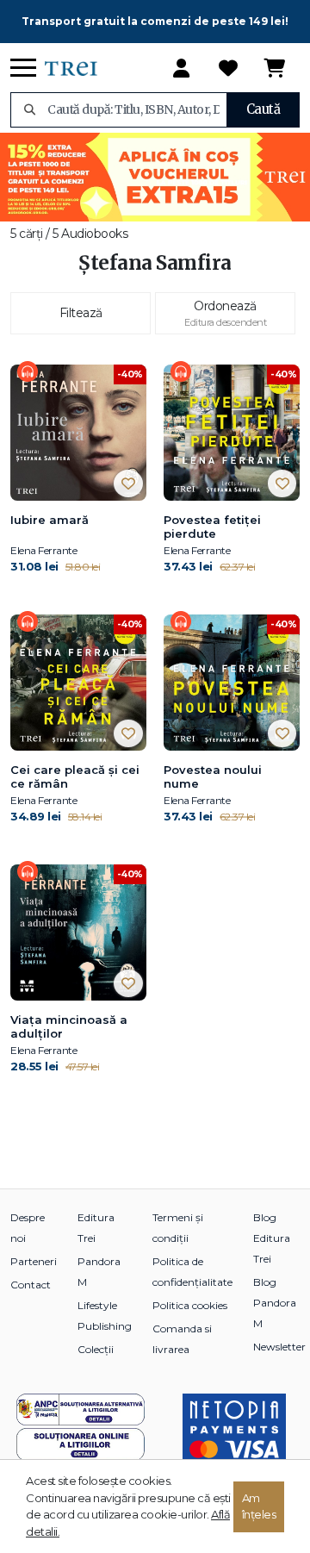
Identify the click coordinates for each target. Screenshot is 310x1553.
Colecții (96, 1349)
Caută (263, 109)
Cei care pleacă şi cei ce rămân (75, 776)
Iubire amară (49, 520)
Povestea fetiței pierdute (212, 526)
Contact (30, 1284)
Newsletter (279, 1346)
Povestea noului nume (213, 776)
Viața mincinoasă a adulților (68, 1026)
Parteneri (33, 1261)
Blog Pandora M (274, 1302)
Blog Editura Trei (271, 1238)
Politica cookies (189, 1305)
